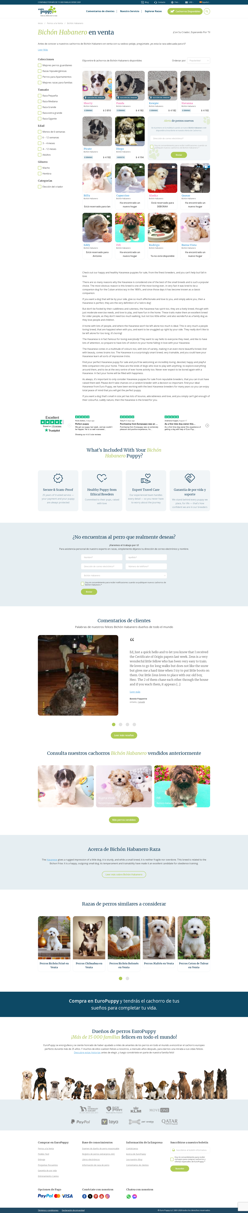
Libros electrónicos (91, 1159)
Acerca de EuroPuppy (136, 1154)
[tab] (113, 724)
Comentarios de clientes (137, 1165)
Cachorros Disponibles (188, 11)
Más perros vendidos (124, 819)
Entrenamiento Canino (48, 1176)
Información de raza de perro (95, 1165)
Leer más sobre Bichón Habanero (124, 874)
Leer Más (43, 49)
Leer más (135, 691)
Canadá (141, 702)
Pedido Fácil (43, 1154)
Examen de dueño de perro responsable (100, 1148)
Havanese (52, 859)
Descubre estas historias (87, 1052)
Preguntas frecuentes (48, 1165)
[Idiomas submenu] (209, 2)
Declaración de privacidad (73, 1210)
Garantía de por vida (47, 1170)
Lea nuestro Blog (134, 1159)
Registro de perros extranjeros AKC (98, 1154)
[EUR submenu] (193, 2)
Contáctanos (132, 1148)
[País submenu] (178, 2)
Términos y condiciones (48, 1210)
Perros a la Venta (46, 1148)
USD (190, 2)
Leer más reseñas (124, 735)
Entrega (41, 1159)
